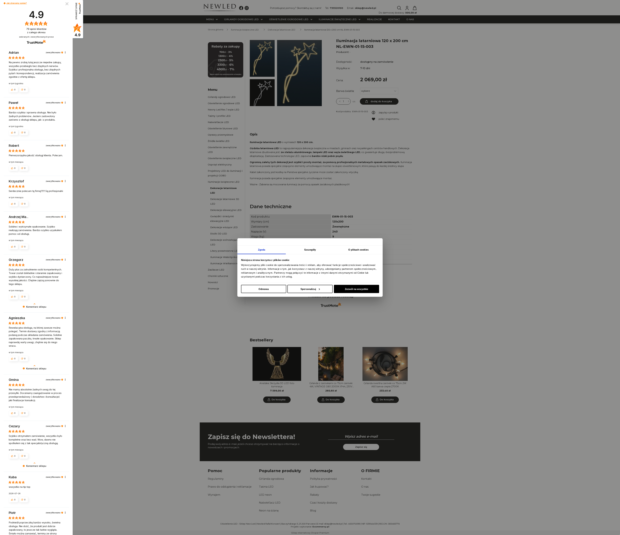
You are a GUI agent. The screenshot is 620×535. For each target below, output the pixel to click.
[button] (5, 3)
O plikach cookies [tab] (358, 249)
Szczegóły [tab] (310, 249)
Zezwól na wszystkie (356, 288)
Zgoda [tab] (261, 249)
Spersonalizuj (308, 288)
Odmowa (263, 288)
